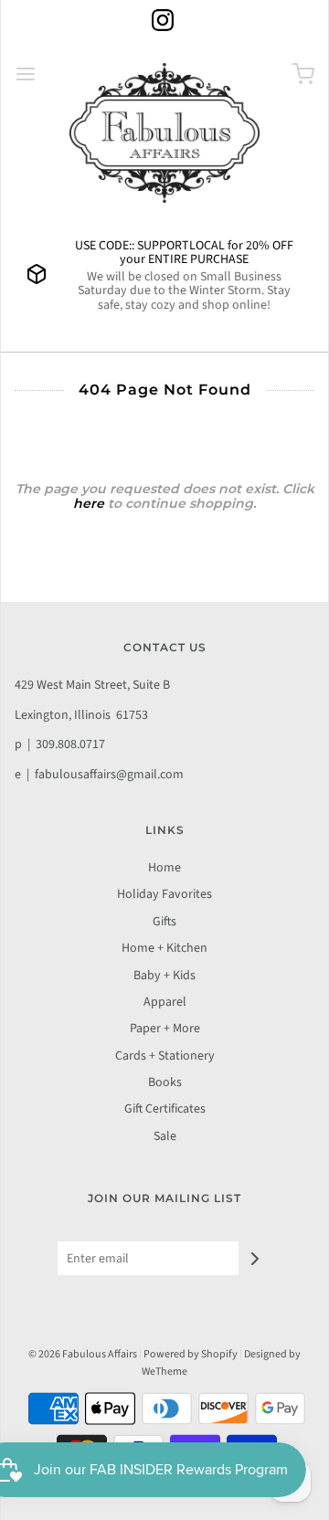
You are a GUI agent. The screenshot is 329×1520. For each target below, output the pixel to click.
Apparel (164, 1002)
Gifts (164, 922)
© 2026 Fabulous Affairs (82, 1354)
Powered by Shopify (190, 1354)
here (88, 503)
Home (164, 868)
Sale (165, 1136)
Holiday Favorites (164, 894)
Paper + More (165, 1028)
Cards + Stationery (165, 1056)
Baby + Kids (164, 975)
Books (165, 1082)
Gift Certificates (165, 1109)
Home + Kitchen (164, 948)
